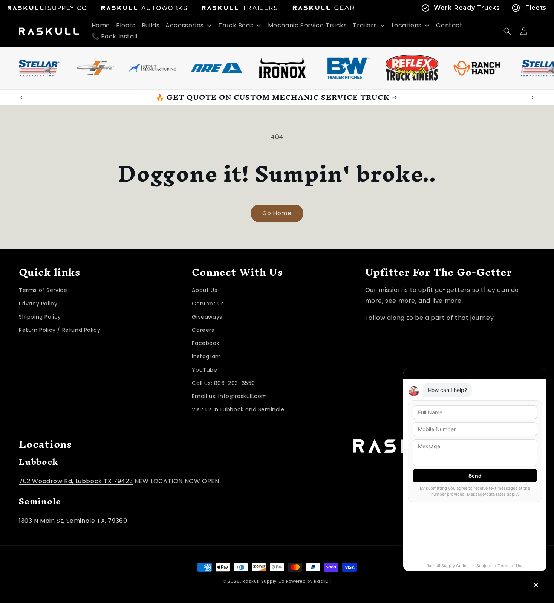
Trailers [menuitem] (365, 25)
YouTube (204, 370)
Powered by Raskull (309, 581)
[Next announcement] (532, 97)
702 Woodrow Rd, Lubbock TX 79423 (76, 481)
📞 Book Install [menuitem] (115, 36)
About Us (204, 290)
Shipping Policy (40, 317)
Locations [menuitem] (407, 25)
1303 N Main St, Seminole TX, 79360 (73, 520)
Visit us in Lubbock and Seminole (238, 409)
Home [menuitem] (101, 25)
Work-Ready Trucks (467, 7)
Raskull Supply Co (263, 581)
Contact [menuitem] (449, 25)
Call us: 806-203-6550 (223, 383)
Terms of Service (43, 290)
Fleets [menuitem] (126, 25)
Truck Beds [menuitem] (235, 25)
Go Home (277, 213)
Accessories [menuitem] (184, 25)
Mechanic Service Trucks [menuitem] (307, 25)
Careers (203, 330)
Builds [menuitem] (151, 25)
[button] (507, 31)
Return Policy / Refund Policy (59, 330)
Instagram (206, 356)
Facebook (205, 343)
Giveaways (207, 317)
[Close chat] (535, 584)
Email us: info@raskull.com (229, 396)
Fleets (535, 7)
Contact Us (208, 303)
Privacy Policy (38, 303)
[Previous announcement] (21, 97)
